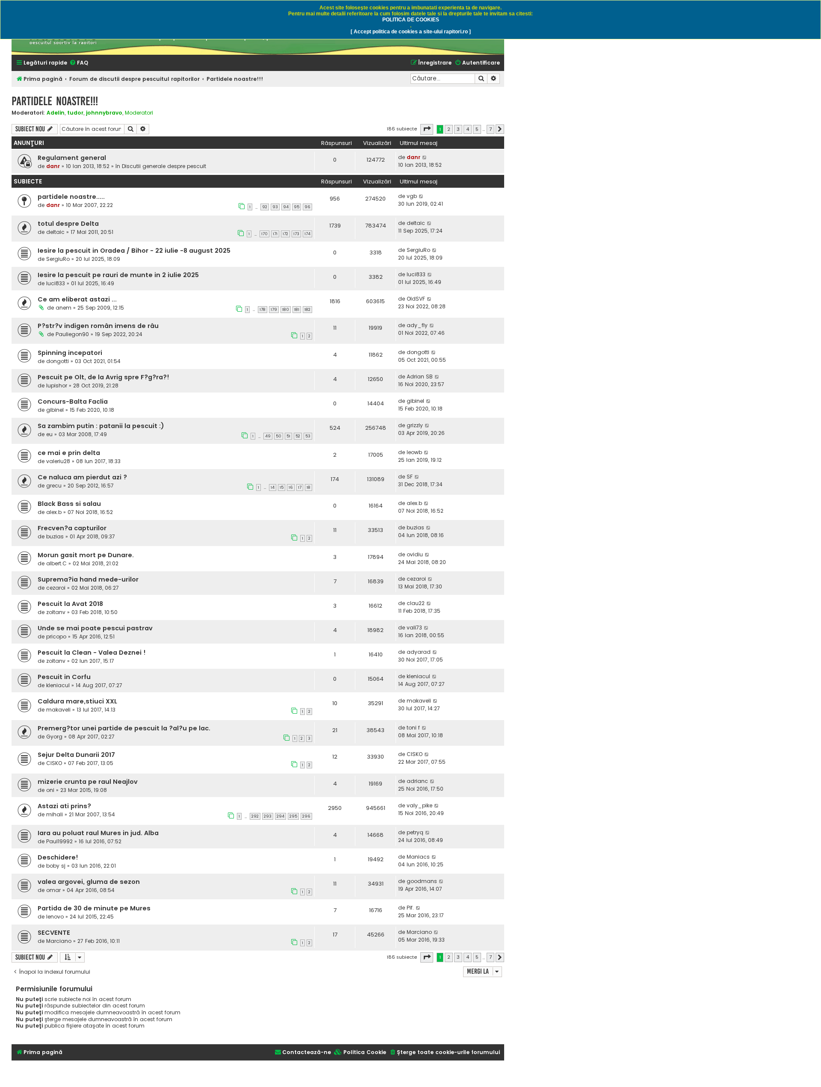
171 (275, 233)
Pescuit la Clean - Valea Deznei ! (92, 652)
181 (296, 309)
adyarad (419, 652)
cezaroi (55, 587)
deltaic (55, 232)
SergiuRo (58, 259)
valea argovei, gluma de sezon (89, 881)
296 (306, 816)
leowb (414, 452)
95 (296, 207)
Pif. (410, 907)
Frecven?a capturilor (72, 528)
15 (282, 487)
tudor (75, 112)
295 (293, 816)
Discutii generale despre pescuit (164, 166)
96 (307, 207)
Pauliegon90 (72, 334)
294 (280, 816)
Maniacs (418, 856)
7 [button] (490, 129)
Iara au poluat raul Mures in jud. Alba (98, 833)
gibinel (55, 410)
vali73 (414, 627)
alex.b (54, 512)
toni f (413, 727)
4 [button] (467, 129)
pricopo (56, 636)
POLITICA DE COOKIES (410, 20)
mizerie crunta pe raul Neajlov (88, 781)
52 (297, 436)
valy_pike (419, 805)
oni (50, 790)
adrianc (417, 781)
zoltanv (55, 612)
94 (286, 207)
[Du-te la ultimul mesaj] (425, 157)
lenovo (55, 916)
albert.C (56, 563)
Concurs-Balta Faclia (73, 401)
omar (53, 890)
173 (296, 233)
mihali (54, 814)
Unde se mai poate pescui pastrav (95, 628)
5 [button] (476, 129)
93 (275, 207)
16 (291, 487)
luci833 (55, 283)
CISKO (54, 763)
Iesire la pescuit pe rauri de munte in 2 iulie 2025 (118, 275)
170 (264, 233)
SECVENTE (54, 932)
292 (255, 816)
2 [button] (448, 129)
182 (307, 309)
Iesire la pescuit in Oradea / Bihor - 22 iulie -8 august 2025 (134, 250)
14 (273, 487)
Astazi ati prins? (64, 806)
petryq (415, 832)
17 (299, 487)
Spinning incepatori (70, 353)
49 (268, 436)
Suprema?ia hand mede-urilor (88, 579)
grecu (54, 485)
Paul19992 (59, 841)
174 (307, 233)
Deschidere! (58, 857)
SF (410, 476)
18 (308, 487)
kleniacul (58, 685)
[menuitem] (78, 63)
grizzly (415, 425)
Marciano (58, 941)
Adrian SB (420, 376)
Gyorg (54, 736)
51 (288, 436)
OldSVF (416, 298)
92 (264, 207)
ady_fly (417, 325)
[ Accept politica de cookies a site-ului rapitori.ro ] (411, 32)
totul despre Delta (68, 223)
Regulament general (72, 158)
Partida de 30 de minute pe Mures (94, 908)
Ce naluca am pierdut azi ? (82, 477)
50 (278, 436)
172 (285, 233)
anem (63, 307)
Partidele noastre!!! (55, 101)
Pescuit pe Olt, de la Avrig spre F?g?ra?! (103, 377)
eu (49, 434)
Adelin (56, 112)
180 (285, 309)
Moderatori (139, 112)
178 (263, 309)
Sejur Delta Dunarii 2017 (76, 754)
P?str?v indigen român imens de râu (98, 326)
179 (274, 309)
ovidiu (415, 554)
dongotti (57, 361)
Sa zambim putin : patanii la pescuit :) (101, 426)
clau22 (416, 603)
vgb (412, 196)
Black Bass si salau (69, 503)
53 (307, 436)
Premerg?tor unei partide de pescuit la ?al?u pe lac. (124, 728)
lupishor (56, 385)
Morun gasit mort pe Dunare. (86, 555)
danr (53, 166)
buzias (55, 536)
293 (268, 816)
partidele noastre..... (71, 196)
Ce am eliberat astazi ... (77, 299)
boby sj (55, 865)
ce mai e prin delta (69, 453)
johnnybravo (104, 112)
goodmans (422, 881)
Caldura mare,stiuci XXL (77, 701)
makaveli (58, 709)
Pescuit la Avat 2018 (70, 604)
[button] (426, 129)
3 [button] (458, 129)
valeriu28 (58, 461)
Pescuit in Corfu (64, 677)
